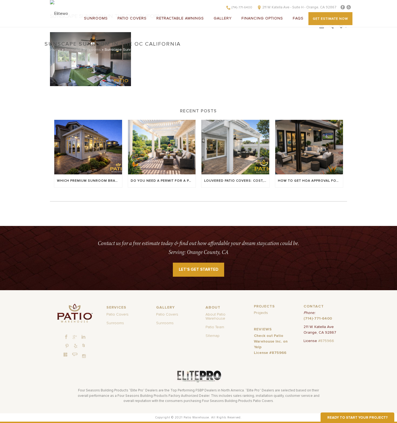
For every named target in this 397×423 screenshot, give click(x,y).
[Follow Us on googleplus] (75, 337)
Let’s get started (198, 270)
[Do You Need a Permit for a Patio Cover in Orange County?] (162, 147)
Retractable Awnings (180, 18)
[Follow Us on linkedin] (83, 337)
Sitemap (213, 336)
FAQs (298, 18)
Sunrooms (96, 18)
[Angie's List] (75, 355)
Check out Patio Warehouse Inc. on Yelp (271, 341)
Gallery (223, 18)
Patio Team (215, 327)
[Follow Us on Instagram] (84, 356)
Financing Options (262, 18)
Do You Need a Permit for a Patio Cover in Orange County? (163, 180)
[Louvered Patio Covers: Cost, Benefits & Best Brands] (235, 147)
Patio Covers (132, 18)
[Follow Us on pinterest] (67, 346)
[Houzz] (83, 345)
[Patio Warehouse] (74, 313)
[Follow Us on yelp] (75, 346)
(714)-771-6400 (241, 7)
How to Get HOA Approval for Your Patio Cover (310, 180)
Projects (261, 313)
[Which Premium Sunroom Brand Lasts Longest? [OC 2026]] (88, 147)
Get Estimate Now (330, 19)
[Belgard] (65, 354)
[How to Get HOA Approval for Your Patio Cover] (309, 147)
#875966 (326, 341)
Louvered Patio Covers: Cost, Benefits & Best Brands (236, 180)
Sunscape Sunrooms (83, 50)
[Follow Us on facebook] (66, 337)
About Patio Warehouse (216, 316)
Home (55, 50)
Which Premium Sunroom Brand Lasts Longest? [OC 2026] (89, 180)
